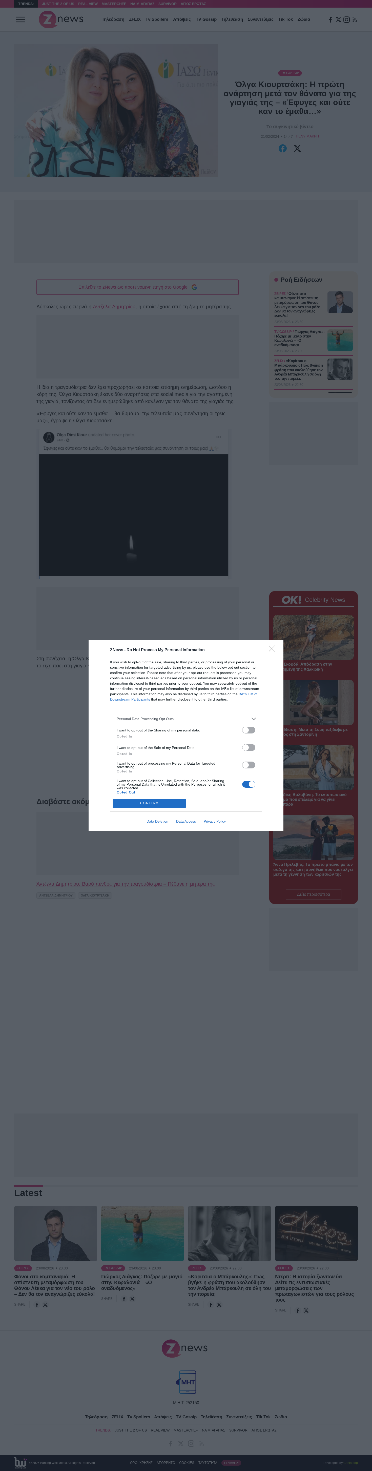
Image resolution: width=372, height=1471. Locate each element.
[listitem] (186, 719)
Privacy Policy (215, 821)
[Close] (273, 650)
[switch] (248, 730)
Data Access (186, 821)
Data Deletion (157, 821)
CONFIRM (149, 803)
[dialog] (186, 735)
